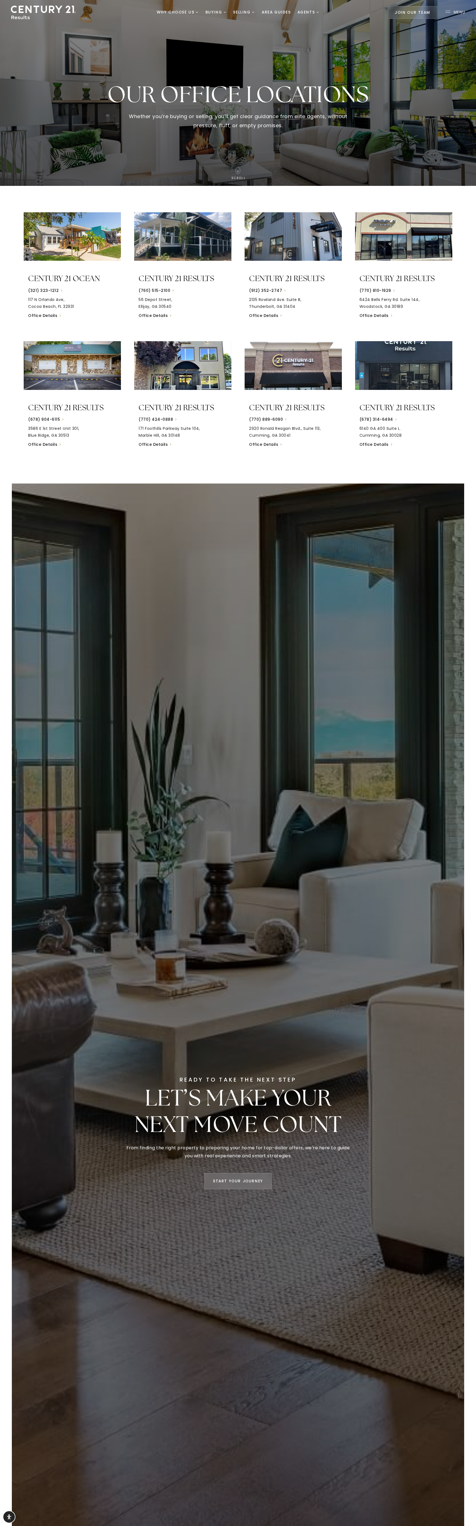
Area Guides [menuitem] (276, 12)
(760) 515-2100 (154, 290)
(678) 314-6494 (376, 419)
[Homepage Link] (43, 12)
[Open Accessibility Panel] (9, 1517)
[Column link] (72, 270)
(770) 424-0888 (156, 419)
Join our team (412, 12)
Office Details (42, 315)
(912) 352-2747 (265, 290)
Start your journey (238, 1181)
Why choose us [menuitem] (176, 12)
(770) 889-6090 (266, 419)
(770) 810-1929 (375, 290)
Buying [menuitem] (214, 12)
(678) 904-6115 (44, 419)
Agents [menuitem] (307, 12)
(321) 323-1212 (43, 290)
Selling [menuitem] (242, 12)
